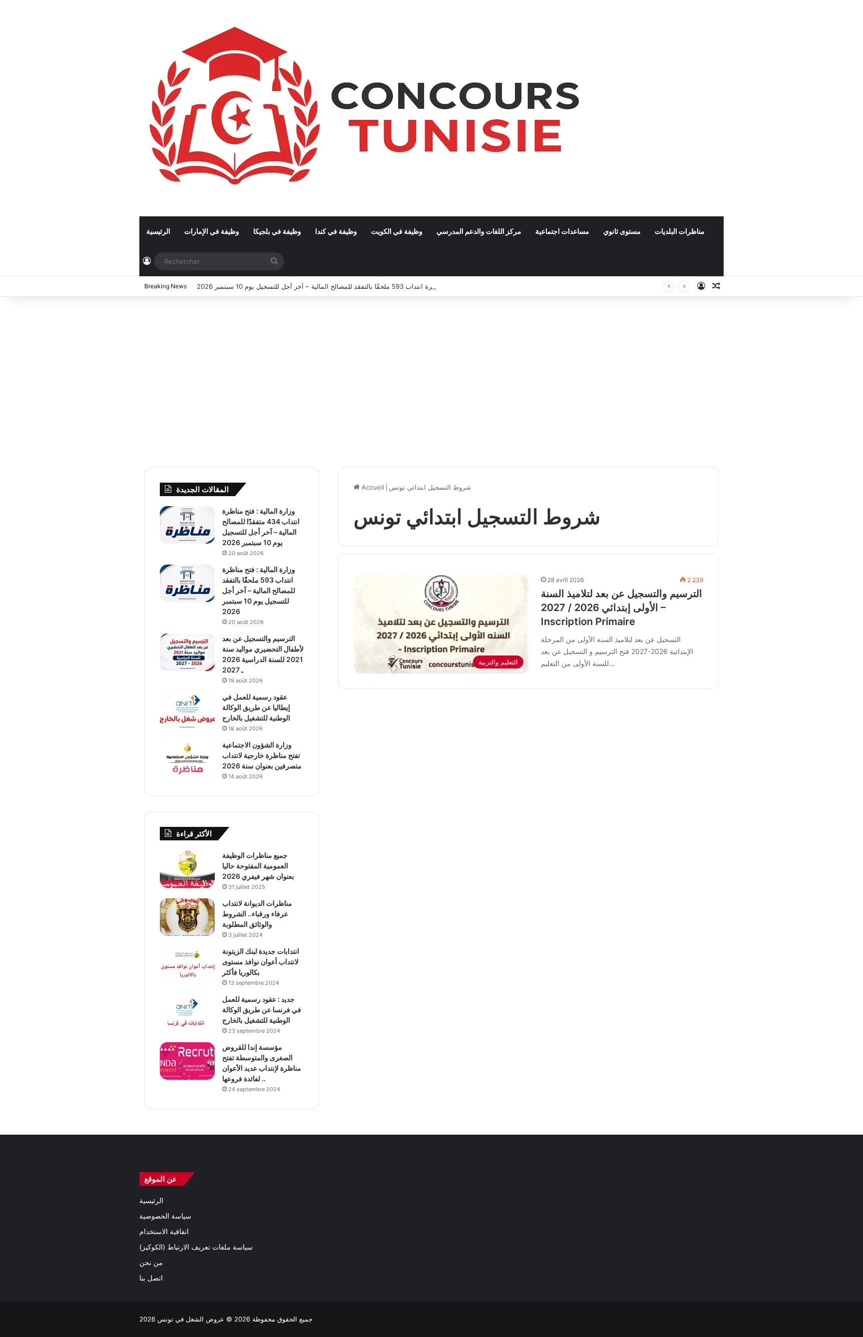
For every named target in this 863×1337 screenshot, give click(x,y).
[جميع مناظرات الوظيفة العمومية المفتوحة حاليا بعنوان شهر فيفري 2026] (187, 869)
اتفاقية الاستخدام (164, 1232)
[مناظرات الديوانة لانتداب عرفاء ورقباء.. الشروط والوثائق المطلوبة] (187, 917)
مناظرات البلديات (680, 231)
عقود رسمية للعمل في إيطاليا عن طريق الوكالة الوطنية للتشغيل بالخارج (256, 707)
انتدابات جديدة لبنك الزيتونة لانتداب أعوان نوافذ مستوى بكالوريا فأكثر (260, 961)
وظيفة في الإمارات (211, 231)
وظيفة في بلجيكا (277, 231)
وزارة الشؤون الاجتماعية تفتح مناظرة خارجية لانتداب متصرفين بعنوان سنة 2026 (262, 755)
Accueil (372, 487)
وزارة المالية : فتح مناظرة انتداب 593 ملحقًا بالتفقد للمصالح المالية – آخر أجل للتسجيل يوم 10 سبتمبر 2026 (346, 286)
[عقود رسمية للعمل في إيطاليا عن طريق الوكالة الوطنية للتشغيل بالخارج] (187, 710)
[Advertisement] (431, 377)
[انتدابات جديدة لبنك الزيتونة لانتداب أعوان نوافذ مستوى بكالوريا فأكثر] (187, 965)
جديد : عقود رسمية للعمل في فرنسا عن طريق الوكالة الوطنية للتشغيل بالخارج (261, 1009)
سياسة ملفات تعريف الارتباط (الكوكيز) (196, 1247)
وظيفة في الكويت (397, 231)
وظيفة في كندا (336, 231)
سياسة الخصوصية (165, 1216)
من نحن (151, 1263)
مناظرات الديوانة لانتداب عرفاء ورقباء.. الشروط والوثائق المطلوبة (257, 913)
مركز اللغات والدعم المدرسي (478, 231)
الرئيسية (158, 231)
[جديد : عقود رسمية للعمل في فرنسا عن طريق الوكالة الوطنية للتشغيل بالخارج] (187, 1013)
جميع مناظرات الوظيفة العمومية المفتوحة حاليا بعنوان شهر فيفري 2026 (258, 865)
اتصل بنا (151, 1278)
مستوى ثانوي (622, 231)
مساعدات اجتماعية (562, 231)
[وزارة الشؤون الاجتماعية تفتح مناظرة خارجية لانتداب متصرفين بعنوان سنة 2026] (187, 758)
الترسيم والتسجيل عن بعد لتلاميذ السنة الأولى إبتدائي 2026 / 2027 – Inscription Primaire (621, 608)
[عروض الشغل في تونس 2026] (366, 108)
